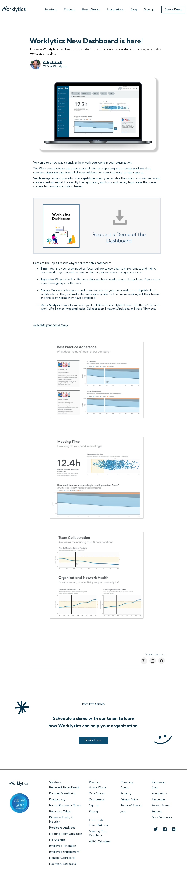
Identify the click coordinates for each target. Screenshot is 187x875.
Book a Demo (173, 9)
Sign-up (94, 805)
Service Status (161, 805)
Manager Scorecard (62, 857)
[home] (14, 8)
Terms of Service (131, 805)
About (125, 787)
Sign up (149, 9)
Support (157, 811)
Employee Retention (62, 845)
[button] (50, 8)
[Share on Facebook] (161, 660)
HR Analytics (57, 839)
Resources (158, 799)
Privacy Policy (129, 799)
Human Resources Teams (65, 805)
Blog (134, 9)
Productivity (57, 799)
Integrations (115, 9)
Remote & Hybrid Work (64, 787)
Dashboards (96, 799)
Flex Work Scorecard (62, 864)
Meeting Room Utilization (65, 833)
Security (126, 793)
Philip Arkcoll (52, 62)
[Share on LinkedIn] (152, 660)
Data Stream (97, 793)
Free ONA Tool (98, 825)
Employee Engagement (64, 851)
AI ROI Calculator (100, 841)
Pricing (93, 811)
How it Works (97, 787)
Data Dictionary (162, 817)
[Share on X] (144, 660)
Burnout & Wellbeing (62, 793)
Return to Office (60, 811)
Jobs (123, 811)
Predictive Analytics (62, 827)
